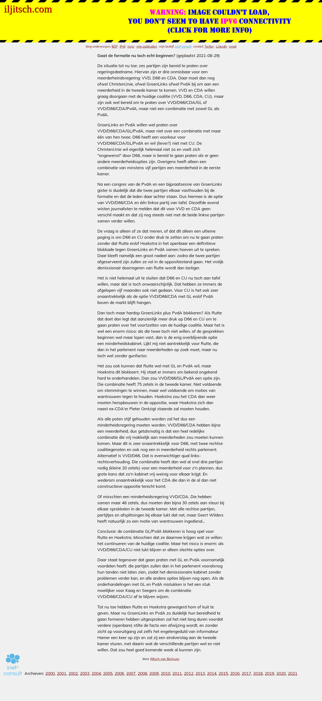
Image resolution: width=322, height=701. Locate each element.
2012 (188, 673)
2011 (177, 673)
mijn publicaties (146, 46)
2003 (84, 673)
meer (131, 46)
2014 (211, 673)
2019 (269, 673)
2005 (107, 673)
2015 (223, 673)
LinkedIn (221, 46)
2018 (258, 673)
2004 (96, 673)
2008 (142, 673)
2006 (119, 673)
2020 (281, 673)
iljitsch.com (28, 8)
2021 (292, 673)
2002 (73, 673)
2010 (165, 673)
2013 (200, 673)
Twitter (209, 46)
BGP (115, 46)
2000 (50, 673)
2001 (61, 673)
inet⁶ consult (183, 46)
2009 (154, 673)
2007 (131, 673)
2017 (246, 673)
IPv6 (122, 46)
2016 (234, 673)
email (232, 46)
